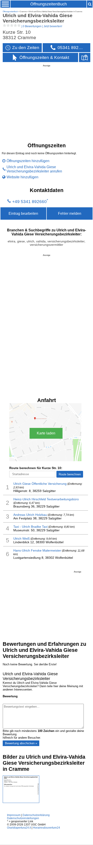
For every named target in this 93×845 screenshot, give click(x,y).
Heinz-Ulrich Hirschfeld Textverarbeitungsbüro (46, 499)
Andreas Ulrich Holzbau (30, 514)
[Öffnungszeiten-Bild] (21, 802)
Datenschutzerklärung (36, 815)
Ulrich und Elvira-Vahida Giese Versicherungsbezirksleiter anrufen (34, 169)
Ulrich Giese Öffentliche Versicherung (40, 483)
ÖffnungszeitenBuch (48, 4)
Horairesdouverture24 (46, 827)
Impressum (14, 815)
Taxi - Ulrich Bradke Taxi (30, 526)
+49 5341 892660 (29, 201)
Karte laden (46, 433)
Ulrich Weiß (21, 538)
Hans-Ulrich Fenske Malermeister (37, 550)
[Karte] (84, 57)
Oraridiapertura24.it (19, 827)
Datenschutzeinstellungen (23, 818)
